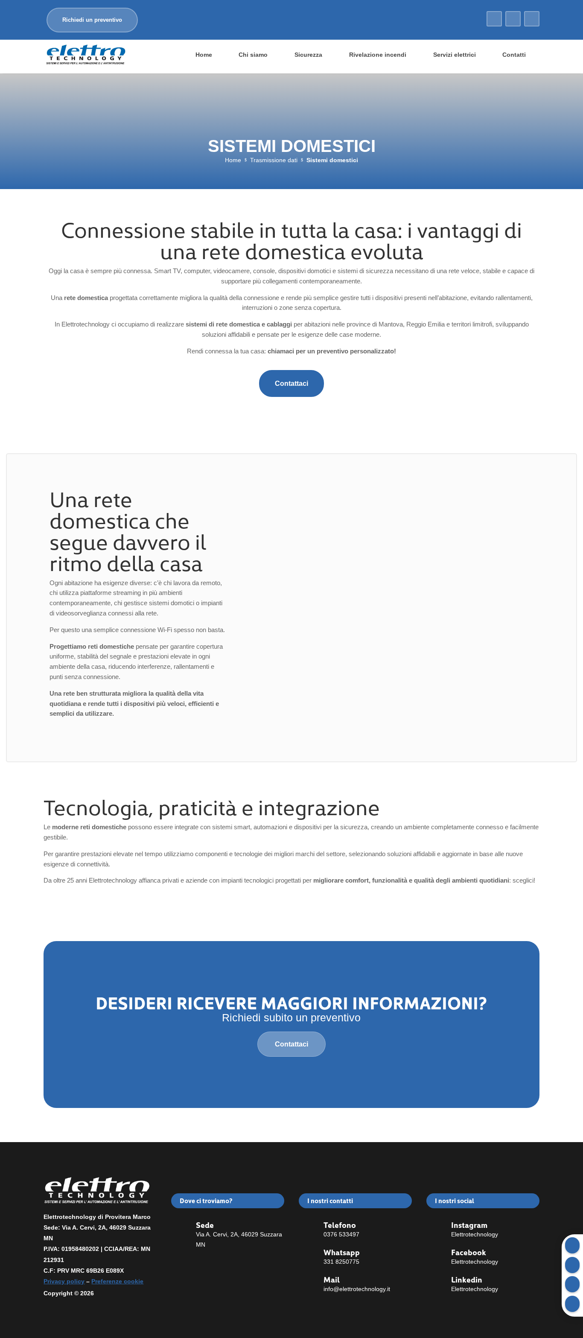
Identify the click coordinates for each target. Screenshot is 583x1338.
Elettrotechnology (474, 1234)
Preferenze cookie (117, 1281)
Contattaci (291, 383)
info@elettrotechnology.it (357, 1289)
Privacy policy (64, 1281)
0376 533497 (341, 1234)
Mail (332, 1279)
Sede (205, 1225)
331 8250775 (341, 1261)
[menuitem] (203, 55)
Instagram (469, 1225)
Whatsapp (342, 1252)
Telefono (340, 1225)
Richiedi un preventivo (92, 20)
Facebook (468, 1252)
